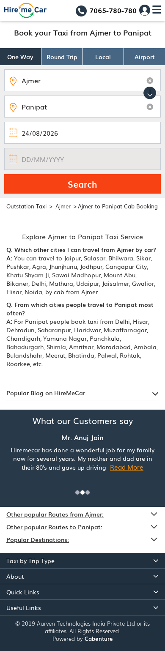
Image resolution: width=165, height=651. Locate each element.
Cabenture (99, 639)
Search (82, 183)
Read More (126, 466)
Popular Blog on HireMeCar (45, 392)
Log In (144, 10)
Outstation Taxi (26, 206)
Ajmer (63, 206)
